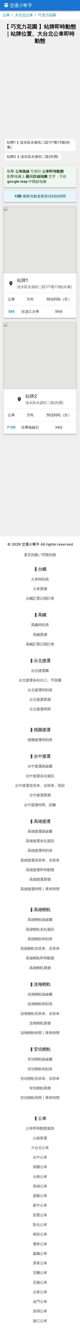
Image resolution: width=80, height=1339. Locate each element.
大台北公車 (24, 15)
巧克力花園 (47, 15)
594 (11, 311)
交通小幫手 (21, 5)
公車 (6, 15)
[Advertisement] (40, 91)
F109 (11, 427)
